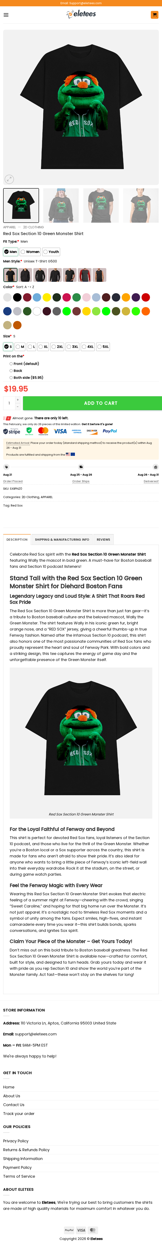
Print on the (13, 356)
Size (7, 336)
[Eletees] (81, 15)
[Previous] (11, 107)
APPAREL (9, 227)
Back (18, 370)
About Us (11, 1096)
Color (8, 287)
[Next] (150, 107)
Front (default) (26, 363)
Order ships (80, 481)
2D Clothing (33, 227)
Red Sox (17, 505)
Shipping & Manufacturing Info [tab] (62, 539)
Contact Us (13, 1104)
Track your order (19, 1113)
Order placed (13, 481)
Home (8, 1087)
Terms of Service (19, 1176)
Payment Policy (17, 1167)
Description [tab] (17, 539)
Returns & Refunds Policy (26, 1149)
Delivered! (151, 481)
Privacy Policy (15, 1141)
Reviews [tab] (103, 539)
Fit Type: (11, 241)
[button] (6, 14)
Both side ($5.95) (28, 377)
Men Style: (12, 261)
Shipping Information (23, 1158)
